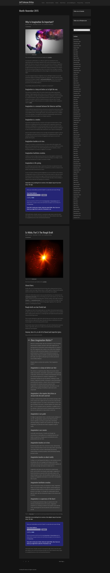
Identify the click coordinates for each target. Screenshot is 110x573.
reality (30, 102)
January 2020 (76, 62)
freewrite (27, 300)
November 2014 (77, 190)
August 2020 (76, 47)
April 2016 (76, 155)
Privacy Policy (80, 2)
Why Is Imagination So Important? (39, 22)
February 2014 (77, 209)
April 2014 (76, 205)
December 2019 (77, 64)
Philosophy (50, 24)
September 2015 (77, 170)
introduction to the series (30, 296)
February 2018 (77, 110)
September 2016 (77, 145)
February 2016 (77, 159)
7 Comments (28, 26)
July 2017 (75, 124)
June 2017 (76, 126)
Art (42, 24)
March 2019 (76, 83)
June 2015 (76, 176)
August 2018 (76, 97)
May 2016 (76, 153)
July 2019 (75, 74)
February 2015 (77, 184)
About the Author (50, 2)
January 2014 (76, 211)
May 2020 (76, 54)
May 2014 (76, 203)
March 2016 (76, 157)
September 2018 (77, 95)
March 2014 (76, 207)
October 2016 (77, 143)
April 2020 (76, 56)
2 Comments (28, 237)
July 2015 (75, 174)
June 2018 (76, 101)
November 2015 (77, 165)
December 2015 (77, 163)
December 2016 (77, 139)
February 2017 (77, 134)
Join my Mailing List (71, 2)
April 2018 (76, 105)
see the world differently (46, 79)
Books (57, 2)
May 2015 (76, 178)
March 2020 (76, 58)
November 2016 (77, 141)
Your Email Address (32, 193)
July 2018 (75, 99)
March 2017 (76, 132)
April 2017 (76, 130)
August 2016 (76, 147)
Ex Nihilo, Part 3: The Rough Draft (39, 232)
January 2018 (76, 112)
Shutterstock (34, 54)
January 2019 (76, 87)
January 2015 (76, 186)
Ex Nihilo (50, 57)
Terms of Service (53, 200)
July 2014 (75, 199)
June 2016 (76, 151)
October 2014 (77, 192)
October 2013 (77, 217)
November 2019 (77, 66)
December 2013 (77, 213)
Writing (50, 235)
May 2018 (76, 103)
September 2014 (77, 194)
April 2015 (76, 180)
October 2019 (77, 68)
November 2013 (77, 215)
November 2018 (77, 91)
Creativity (46, 24)
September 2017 (77, 120)
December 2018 (77, 89)
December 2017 (77, 114)
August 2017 (76, 122)
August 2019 (76, 72)
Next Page (62, 561)
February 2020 (77, 60)
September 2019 (77, 70)
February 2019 (77, 85)
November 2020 (77, 41)
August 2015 (76, 172)
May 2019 (76, 78)
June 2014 (76, 201)
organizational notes (35, 300)
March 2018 (76, 107)
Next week (31, 514)
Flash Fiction (62, 2)
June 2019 (76, 76)
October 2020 (77, 43)
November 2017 (77, 116)
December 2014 (77, 188)
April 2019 (76, 81)
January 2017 (76, 136)
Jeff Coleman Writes (26, 2)
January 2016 (76, 161)
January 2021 (76, 39)
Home (43, 2)
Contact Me (87, 2)
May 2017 (76, 128)
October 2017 (77, 118)
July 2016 (75, 149)
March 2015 (76, 182)
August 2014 (76, 197)
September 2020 (77, 45)
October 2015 (77, 168)
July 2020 (75, 50)
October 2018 (77, 93)
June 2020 (76, 52)
